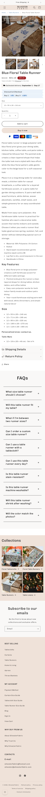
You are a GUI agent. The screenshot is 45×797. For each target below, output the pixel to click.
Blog (6, 711)
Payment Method (11, 690)
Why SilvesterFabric (13, 746)
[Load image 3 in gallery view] (34, 64)
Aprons (8, 670)
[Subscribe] (37, 629)
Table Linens (28, 595)
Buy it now (22, 130)
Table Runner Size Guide (15, 706)
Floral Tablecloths (9, 569)
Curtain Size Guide (12, 695)
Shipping (18, 81)
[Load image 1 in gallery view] (11, 64)
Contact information (23, 792)
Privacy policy (37, 785)
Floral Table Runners (31, 569)
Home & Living (10, 665)
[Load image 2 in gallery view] (22, 64)
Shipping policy (30, 788)
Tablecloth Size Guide (13, 701)
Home (4, 12)
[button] (4, 7)
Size (3, 101)
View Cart (9, 721)
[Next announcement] (40, 2)
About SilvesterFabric (14, 736)
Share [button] (6, 364)
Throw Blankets (11, 676)
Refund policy (26, 785)
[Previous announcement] (4, 2)
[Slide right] (42, 64)
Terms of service (17, 788)
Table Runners (14, 12)
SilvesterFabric (14, 785)
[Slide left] (2, 64)
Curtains (8, 655)
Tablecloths (9, 650)
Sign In (7, 716)
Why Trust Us (10, 741)
